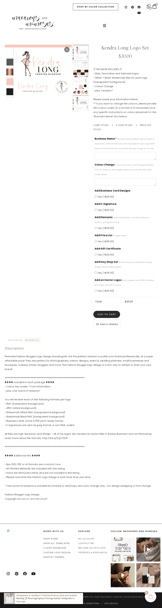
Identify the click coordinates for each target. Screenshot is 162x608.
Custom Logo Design (57, 552)
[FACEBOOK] (25, 573)
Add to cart (106, 314)
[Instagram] (126, 7)
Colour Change (124, 169)
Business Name (125, 143)
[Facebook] (139, 7)
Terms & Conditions (88, 603)
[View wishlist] (149, 7)
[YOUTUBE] (33, 573)
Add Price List (111, 235)
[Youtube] (139, 13)
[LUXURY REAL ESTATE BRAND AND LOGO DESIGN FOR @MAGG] (148, 575)
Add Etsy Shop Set (123, 264)
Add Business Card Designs (113, 190)
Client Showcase (54, 548)
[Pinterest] (132, 7)
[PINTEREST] (16, 573)
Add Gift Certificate (108, 248)
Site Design (111, 603)
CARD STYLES (101, 125)
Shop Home (50, 539)
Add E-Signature (106, 204)
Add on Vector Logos (125, 282)
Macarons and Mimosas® (32, 498)
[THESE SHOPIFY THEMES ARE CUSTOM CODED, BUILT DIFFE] (123, 550)
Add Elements (122, 220)
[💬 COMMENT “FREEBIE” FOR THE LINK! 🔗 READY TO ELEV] (123, 575)
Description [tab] (15, 340)
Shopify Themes (53, 557)
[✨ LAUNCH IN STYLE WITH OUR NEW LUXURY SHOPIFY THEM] (148, 550)
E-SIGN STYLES (124, 125)
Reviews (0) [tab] (32, 340)
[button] (104, 26)
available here (52, 464)
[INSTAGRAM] (8, 573)
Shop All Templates (56, 543)
